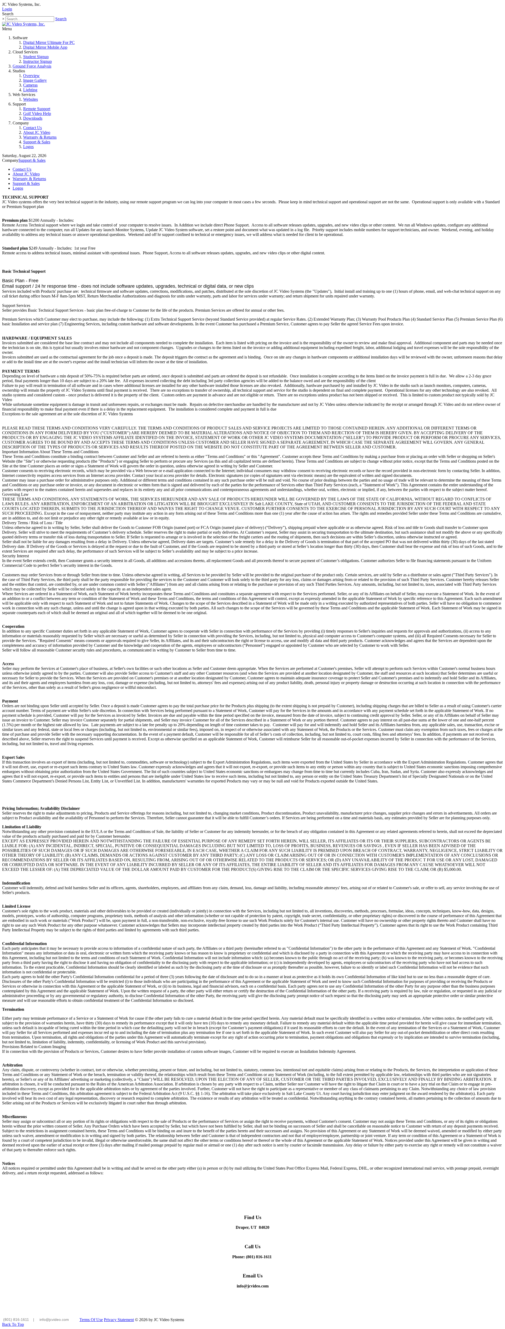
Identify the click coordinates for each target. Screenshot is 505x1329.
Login (7, 9)
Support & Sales (36, 142)
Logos (28, 146)
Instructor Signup (37, 61)
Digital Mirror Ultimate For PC (49, 42)
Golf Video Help (37, 113)
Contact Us (32, 127)
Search (61, 19)
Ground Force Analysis (32, 66)
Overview (31, 75)
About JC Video (36, 132)
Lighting (30, 90)
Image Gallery (35, 80)
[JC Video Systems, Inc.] (23, 24)
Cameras (30, 85)
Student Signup (36, 56)
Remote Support (36, 109)
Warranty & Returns (40, 137)
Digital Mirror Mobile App (45, 47)
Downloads (32, 118)
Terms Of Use (91, 1319)
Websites (30, 99)
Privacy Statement (119, 1319)
